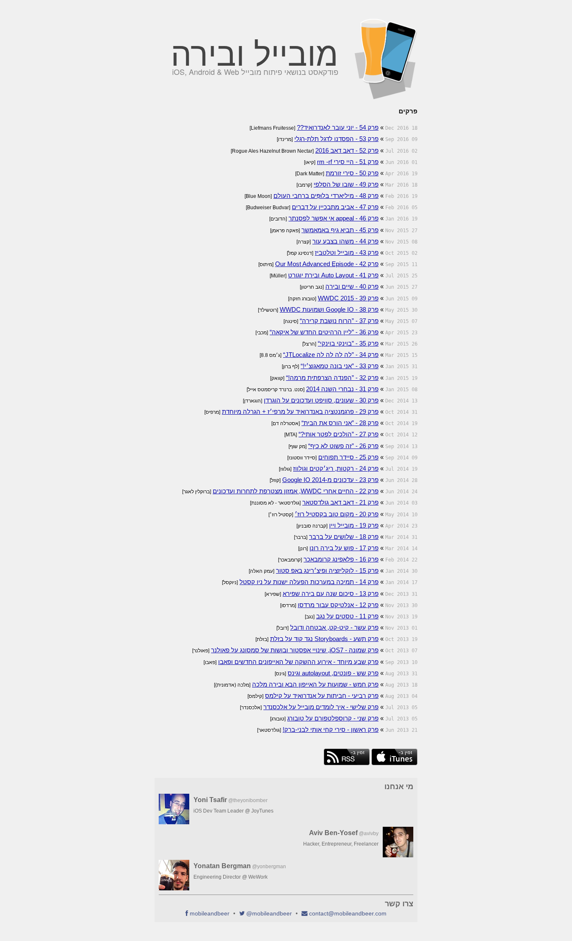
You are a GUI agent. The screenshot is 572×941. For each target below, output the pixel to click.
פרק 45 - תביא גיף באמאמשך (340, 229)
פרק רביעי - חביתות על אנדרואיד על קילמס (322, 695)
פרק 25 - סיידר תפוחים (348, 457)
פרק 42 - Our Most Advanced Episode (327, 263)
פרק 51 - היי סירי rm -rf (348, 161)
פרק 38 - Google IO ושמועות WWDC (329, 309)
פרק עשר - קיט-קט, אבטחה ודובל (334, 627)
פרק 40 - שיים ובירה (352, 286)
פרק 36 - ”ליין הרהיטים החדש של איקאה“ (324, 332)
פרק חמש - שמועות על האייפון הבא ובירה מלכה (315, 684)
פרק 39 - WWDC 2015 (348, 298)
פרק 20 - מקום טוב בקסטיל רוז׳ (337, 514)
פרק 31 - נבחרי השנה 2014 (342, 388)
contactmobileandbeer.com (347, 913)
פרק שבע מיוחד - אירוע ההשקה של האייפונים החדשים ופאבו (298, 661)
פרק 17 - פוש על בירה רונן (344, 547)
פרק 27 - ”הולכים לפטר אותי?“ (339, 434)
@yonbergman (269, 866)
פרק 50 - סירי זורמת (352, 173)
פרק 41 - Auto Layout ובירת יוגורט (333, 275)
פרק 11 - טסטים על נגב (347, 616)
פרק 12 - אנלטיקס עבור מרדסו (338, 604)
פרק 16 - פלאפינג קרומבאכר (341, 559)
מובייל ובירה (254, 51)
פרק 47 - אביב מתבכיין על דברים (335, 206)
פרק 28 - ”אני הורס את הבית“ (340, 422)
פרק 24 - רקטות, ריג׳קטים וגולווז (336, 468)
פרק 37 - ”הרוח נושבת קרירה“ (339, 320)
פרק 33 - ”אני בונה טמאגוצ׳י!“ (340, 365)
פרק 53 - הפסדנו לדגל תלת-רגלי (336, 138)
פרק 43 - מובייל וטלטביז (347, 252)
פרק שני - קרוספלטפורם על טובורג (333, 718)
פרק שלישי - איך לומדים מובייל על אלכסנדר (321, 706)
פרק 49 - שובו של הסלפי (346, 184)
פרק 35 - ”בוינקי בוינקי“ (348, 343)
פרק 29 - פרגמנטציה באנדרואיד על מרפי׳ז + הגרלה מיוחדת (300, 411)
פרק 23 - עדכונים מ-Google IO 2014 (330, 479)
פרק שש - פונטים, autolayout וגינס (333, 673)
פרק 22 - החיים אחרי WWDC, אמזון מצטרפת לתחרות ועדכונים (296, 491)
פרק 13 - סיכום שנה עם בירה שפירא (331, 593)
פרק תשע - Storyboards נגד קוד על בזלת (324, 638)
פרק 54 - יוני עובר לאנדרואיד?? (338, 127)
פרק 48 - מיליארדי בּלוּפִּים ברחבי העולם (326, 195)
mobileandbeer (209, 913)
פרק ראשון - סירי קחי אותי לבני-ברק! (331, 729)
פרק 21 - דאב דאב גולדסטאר (340, 502)
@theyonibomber (248, 800)
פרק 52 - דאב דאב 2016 (347, 150)
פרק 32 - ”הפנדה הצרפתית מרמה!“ (332, 377)
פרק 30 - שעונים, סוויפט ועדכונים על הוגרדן (321, 400)
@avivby (369, 833)
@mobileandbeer (269, 913)
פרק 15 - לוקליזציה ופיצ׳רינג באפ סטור (327, 570)
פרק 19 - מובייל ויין (354, 525)
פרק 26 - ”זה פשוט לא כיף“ (343, 445)
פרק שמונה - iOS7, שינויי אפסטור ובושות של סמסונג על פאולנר (295, 650)
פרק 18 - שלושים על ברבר (344, 536)
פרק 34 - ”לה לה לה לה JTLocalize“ (331, 354)
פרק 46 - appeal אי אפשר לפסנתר (334, 218)
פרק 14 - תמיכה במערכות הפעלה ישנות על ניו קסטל (309, 581)
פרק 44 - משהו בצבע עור (345, 241)
